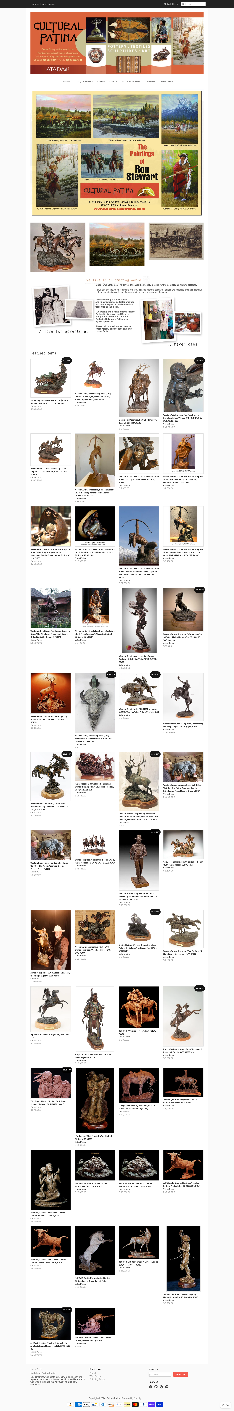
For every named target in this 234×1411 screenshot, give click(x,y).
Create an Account (47, 4)
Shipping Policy (97, 1366)
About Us (113, 82)
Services (101, 82)
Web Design (95, 1363)
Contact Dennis (166, 82)
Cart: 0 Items (172, 4)
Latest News (36, 1355)
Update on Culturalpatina (43, 1360)
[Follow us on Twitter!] (156, 1374)
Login (34, 4)
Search (93, 1360)
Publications (150, 82)
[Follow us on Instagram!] (167, 1374)
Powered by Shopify (131, 1385)
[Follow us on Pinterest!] (162, 1374)
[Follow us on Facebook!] (151, 1374)
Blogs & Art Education (131, 82)
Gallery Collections (83, 82)
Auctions (65, 82)
